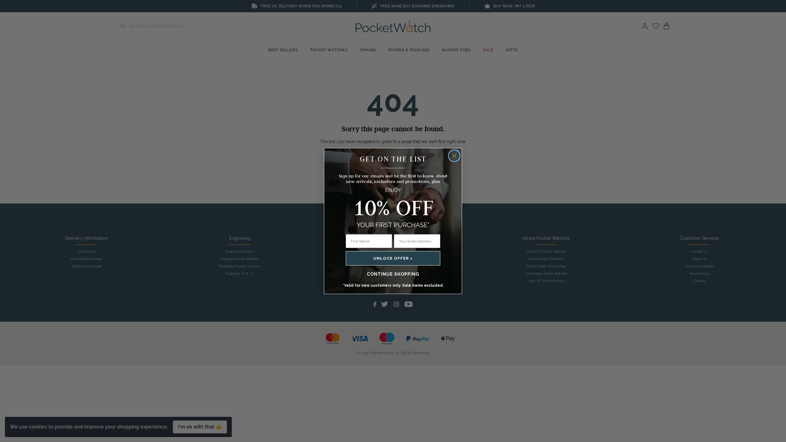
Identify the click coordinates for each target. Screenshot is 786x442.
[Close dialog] (454, 155)
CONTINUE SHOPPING (393, 274)
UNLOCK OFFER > (393, 258)
